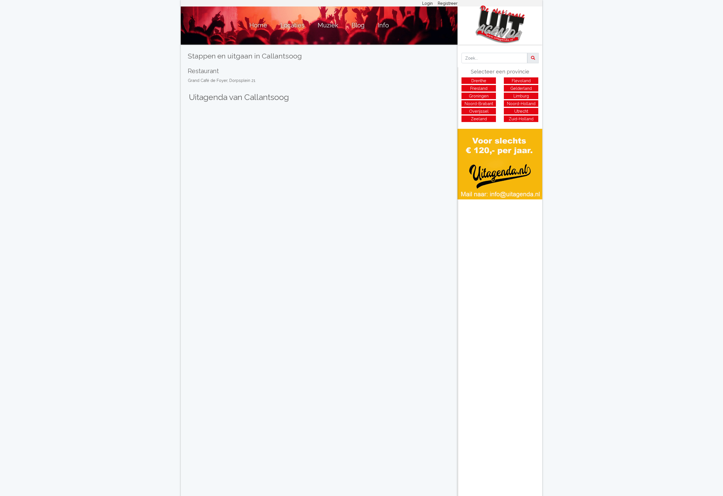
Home (258, 25)
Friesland (478, 88)
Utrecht (521, 111)
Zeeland (479, 118)
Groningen (479, 95)
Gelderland (521, 88)
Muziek (328, 25)
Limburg (521, 95)
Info (383, 25)
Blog (358, 25)
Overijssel (479, 111)
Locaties (292, 25)
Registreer (448, 3)
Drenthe (478, 80)
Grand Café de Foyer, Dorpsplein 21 (221, 80)
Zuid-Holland (521, 118)
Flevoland (521, 80)
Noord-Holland (521, 103)
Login (427, 3)
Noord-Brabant (479, 103)
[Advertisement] (500, 239)
